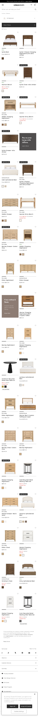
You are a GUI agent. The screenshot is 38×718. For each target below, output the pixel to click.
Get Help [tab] (4, 668)
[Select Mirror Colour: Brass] (3, 387)
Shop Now (7, 313)
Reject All (12, 706)
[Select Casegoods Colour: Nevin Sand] (20, 353)
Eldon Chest (6, 547)
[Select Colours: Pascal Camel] (5, 186)
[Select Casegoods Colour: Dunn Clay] (3, 125)
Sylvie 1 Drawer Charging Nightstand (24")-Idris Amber (27, 53)
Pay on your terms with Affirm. (19, 1)
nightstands (9, 636)
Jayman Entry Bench (26, 116)
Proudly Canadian (9, 673)
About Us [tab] (4, 657)
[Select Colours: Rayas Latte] (23, 385)
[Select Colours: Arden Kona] (26, 522)
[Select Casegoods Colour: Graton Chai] (3, 351)
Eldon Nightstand (7, 280)
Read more (7, 641)
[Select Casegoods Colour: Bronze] (20, 621)
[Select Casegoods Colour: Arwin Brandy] (3, 587)
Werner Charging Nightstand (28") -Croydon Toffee (25, 314)
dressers (30, 634)
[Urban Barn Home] (19, 5)
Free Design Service (9, 678)
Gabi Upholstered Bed (9, 180)
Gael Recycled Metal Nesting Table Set (26, 480)
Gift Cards (6, 682)
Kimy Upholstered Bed (27, 581)
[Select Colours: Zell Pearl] (20, 522)
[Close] (35, 694)
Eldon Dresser (24, 280)
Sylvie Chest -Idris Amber (27, 84)
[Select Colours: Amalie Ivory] (20, 123)
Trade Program (8, 687)
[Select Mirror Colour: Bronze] (5, 387)
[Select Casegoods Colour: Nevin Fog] (23, 353)
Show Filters (7, 25)
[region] (19, 703)
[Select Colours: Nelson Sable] (20, 587)
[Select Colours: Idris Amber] (3, 58)
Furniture (3, 13)
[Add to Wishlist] (18, 33)
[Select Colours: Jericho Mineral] (20, 385)
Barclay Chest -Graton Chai (9, 448)
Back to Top (33, 648)
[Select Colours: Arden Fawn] (23, 522)
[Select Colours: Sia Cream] (3, 91)
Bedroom (8, 13)
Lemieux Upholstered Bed (26, 377)
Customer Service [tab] (6, 663)
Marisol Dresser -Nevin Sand (9, 514)
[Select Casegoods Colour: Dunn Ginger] (5, 125)
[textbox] (19, 17)
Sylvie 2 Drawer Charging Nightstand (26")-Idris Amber (26, 183)
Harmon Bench (7, 84)
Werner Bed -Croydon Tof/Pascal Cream (26, 416)
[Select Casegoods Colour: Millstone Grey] (20, 488)
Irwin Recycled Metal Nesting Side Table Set (26, 614)
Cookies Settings (19, 711)
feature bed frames (21, 634)
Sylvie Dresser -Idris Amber (8, 151)
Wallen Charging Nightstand (7, 117)
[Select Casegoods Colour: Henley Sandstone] (3, 287)
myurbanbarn (7, 691)
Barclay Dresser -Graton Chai (9, 247)
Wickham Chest (7, 581)
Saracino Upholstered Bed (26, 514)
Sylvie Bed (5, 52)
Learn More (25, 146)
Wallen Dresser (7, 214)
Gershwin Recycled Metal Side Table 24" (8, 379)
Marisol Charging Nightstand (25, 345)
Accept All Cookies (26, 706)
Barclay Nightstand (8, 345)
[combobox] (19, 18)
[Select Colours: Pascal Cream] (3, 186)
